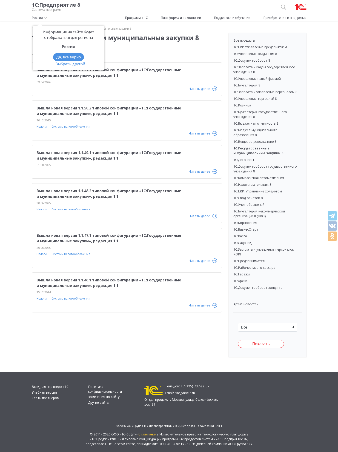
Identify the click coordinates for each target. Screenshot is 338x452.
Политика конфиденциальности (105, 389)
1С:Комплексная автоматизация (258, 178)
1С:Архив (240, 281)
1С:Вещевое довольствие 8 (255, 141)
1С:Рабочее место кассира (254, 267)
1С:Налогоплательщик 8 (252, 184)
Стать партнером (45, 398)
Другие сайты (98, 402)
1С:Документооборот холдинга (258, 287)
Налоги (42, 127)
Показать (261, 343)
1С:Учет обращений (248, 204)
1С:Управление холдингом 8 (255, 53)
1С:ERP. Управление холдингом (257, 191)
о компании (147, 434)
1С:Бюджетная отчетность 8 (255, 123)
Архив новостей (245, 304)
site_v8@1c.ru (185, 393)
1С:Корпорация (245, 222)
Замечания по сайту (104, 397)
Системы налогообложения (71, 127)
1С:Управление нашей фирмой (257, 78)
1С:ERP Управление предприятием (260, 47)
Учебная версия (44, 392)
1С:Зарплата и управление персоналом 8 (265, 92)
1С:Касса (240, 236)
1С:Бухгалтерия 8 (246, 85)
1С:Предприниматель (249, 261)
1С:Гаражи (241, 274)
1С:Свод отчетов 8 (248, 198)
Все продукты (244, 40)
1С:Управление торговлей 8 (255, 98)
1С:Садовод (242, 242)
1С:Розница (242, 105)
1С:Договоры (243, 159)
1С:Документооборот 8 (251, 60)
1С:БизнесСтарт (245, 229)
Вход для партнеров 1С (50, 386)
